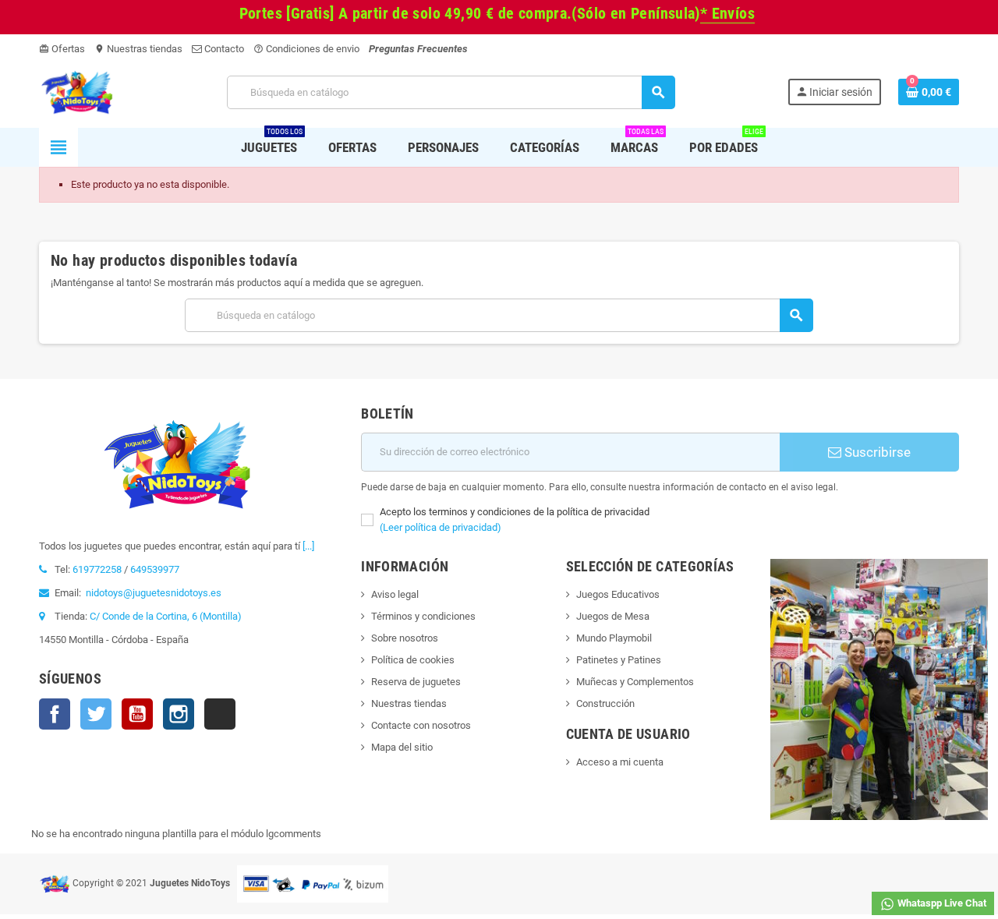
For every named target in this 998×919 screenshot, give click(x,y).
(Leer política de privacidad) (440, 527)
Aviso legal (395, 594)
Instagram (178, 714)
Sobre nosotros (404, 638)
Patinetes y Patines (618, 660)
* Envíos (727, 14)
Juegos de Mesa (612, 616)
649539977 (154, 569)
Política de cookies (413, 660)
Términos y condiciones (423, 616)
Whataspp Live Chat (940, 903)
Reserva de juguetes (416, 681)
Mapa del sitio (402, 747)
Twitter (95, 714)
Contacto (223, 49)
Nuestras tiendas (138, 49)
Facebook (54, 714)
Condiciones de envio (306, 49)
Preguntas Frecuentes (418, 49)
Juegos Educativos (618, 594)
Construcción (605, 703)
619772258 (97, 569)
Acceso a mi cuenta (620, 762)
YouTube (137, 714)
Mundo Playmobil (614, 638)
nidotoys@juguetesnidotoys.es (153, 593)
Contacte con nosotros (421, 725)
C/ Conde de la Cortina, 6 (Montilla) (166, 616)
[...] (308, 546)
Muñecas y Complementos (635, 681)
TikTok (219, 714)
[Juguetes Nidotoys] (77, 91)
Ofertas (62, 49)
